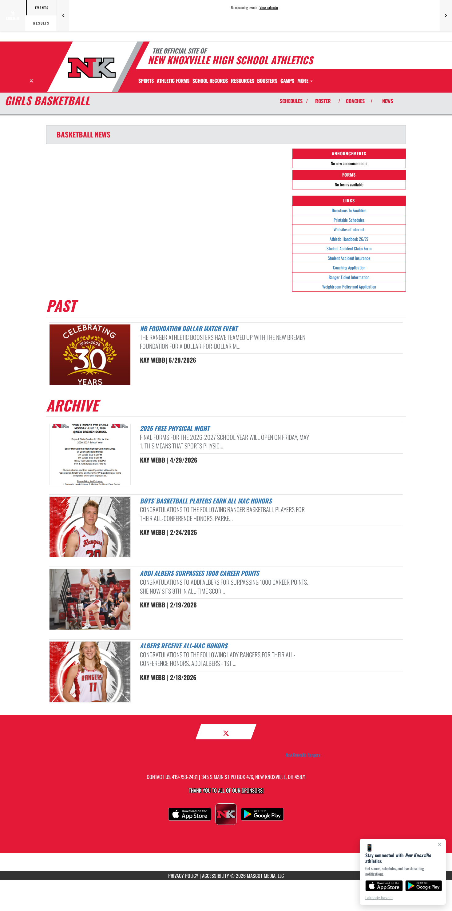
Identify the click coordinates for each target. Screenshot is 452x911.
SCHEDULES (291, 101)
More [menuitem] (303, 80)
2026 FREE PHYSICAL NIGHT (174, 428)
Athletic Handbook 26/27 (349, 239)
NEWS (387, 101)
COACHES (355, 101)
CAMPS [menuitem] (287, 80)
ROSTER (323, 101)
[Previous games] (63, 15)
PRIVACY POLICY (183, 875)
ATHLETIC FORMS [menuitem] (173, 80)
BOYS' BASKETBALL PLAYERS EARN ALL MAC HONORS (206, 500)
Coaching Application (349, 267)
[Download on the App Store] (384, 885)
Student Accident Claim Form (349, 248)
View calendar (269, 7)
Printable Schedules (349, 220)
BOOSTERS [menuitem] (267, 80)
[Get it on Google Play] (423, 885)
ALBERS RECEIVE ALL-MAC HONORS (183, 645)
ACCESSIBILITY (215, 875)
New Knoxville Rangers (303, 755)
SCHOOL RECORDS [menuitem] (210, 80)
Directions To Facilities (349, 210)
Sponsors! (253, 790)
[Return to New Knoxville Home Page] (92, 67)
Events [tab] (42, 7)
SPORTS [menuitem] (146, 80)
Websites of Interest (349, 229)
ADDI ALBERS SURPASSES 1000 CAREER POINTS (199, 573)
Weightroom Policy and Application (349, 286)
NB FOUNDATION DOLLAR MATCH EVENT (188, 328)
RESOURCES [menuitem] (242, 80)
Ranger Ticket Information (349, 277)
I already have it (379, 897)
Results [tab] (41, 23)
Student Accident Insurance (349, 258)
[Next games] (446, 15)
